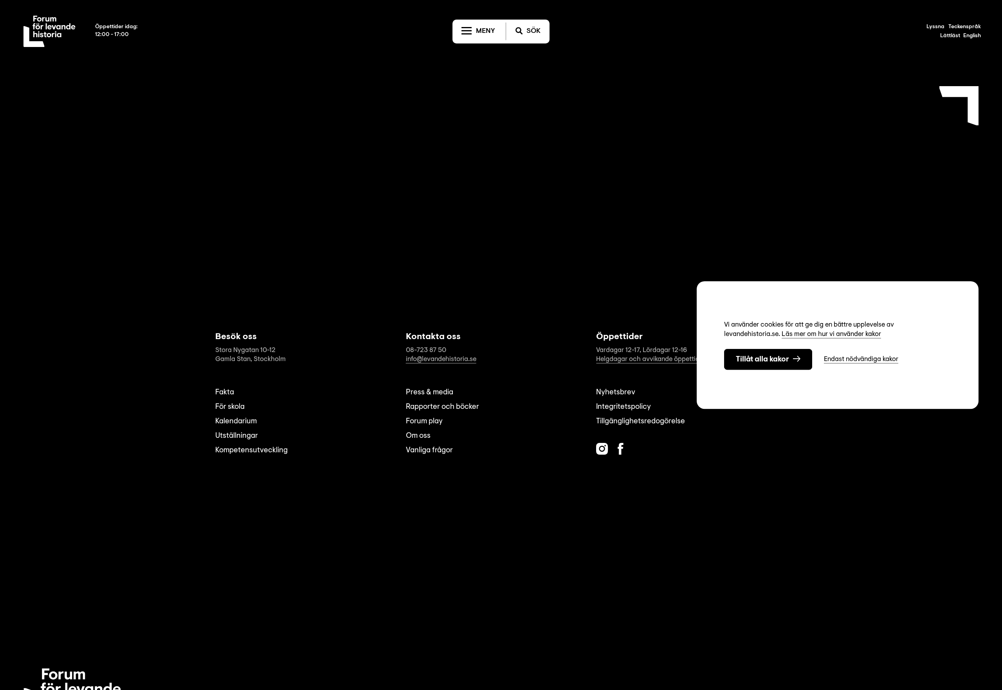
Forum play (424, 421)
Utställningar (236, 436)
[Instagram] (602, 449)
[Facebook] (621, 449)
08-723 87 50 (426, 350)
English (972, 36)
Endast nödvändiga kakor (861, 359)
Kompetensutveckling (251, 450)
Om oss (418, 436)
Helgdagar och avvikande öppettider (650, 359)
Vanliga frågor (429, 450)
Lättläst (950, 36)
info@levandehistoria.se (441, 359)
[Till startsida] (49, 31)
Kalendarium (236, 421)
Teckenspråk (964, 27)
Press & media (429, 392)
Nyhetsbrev (615, 392)
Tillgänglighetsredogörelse (640, 421)
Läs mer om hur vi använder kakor (831, 334)
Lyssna (935, 27)
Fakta (224, 392)
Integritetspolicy (623, 407)
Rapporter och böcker (442, 407)
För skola (230, 407)
